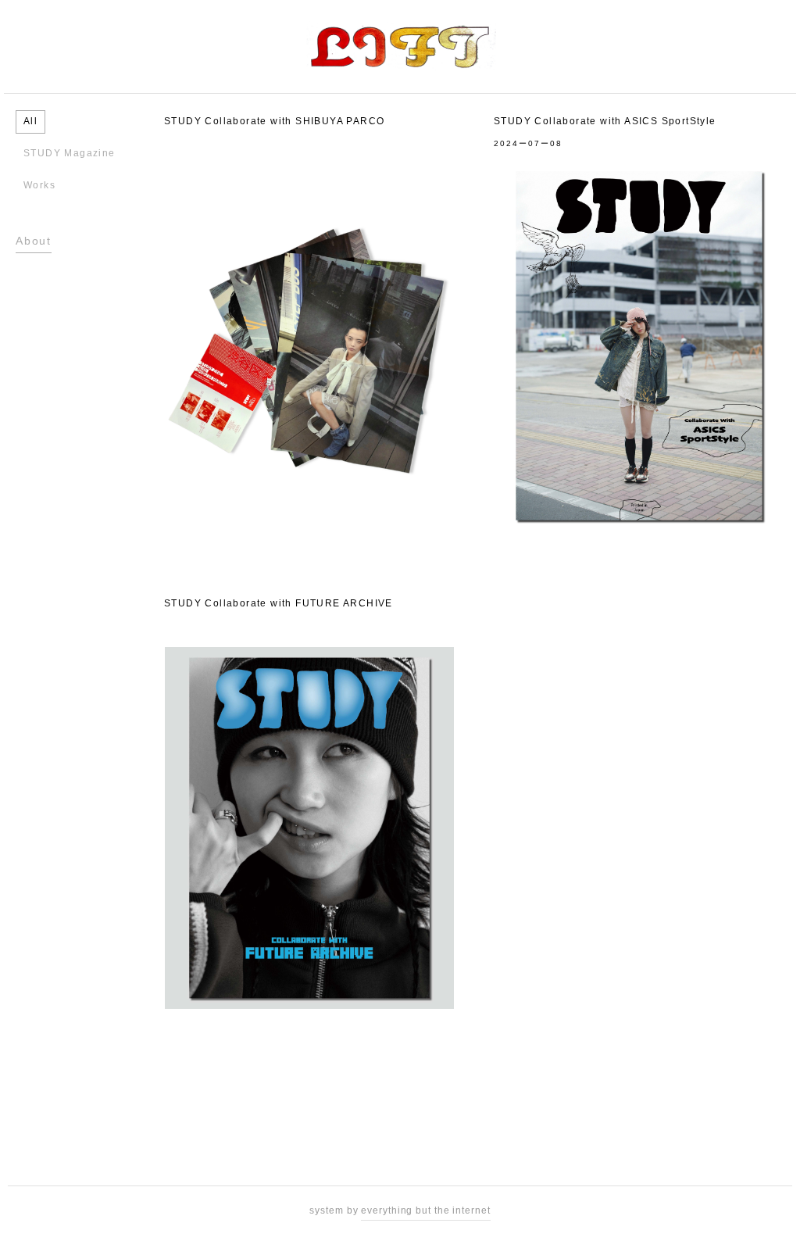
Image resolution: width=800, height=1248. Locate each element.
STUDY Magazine (69, 153)
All (30, 121)
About (34, 240)
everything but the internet (425, 1210)
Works (39, 185)
